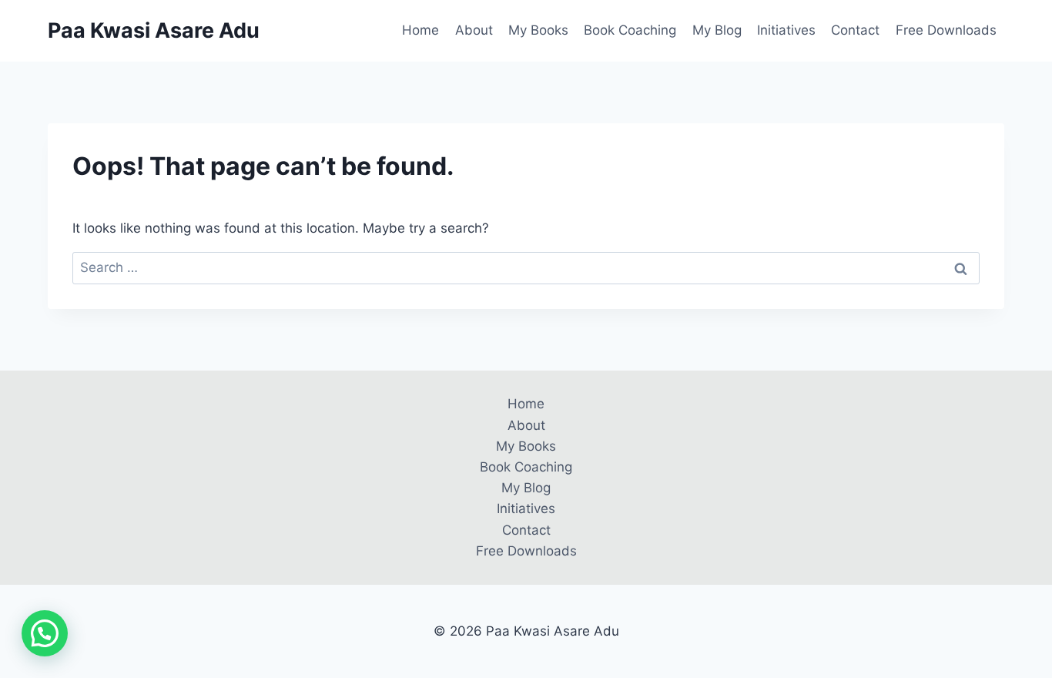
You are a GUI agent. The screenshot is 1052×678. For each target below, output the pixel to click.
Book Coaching (630, 30)
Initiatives (786, 30)
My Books (538, 30)
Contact (855, 30)
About (474, 30)
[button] (45, 633)
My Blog (717, 30)
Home (420, 30)
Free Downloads (946, 30)
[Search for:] (526, 267)
